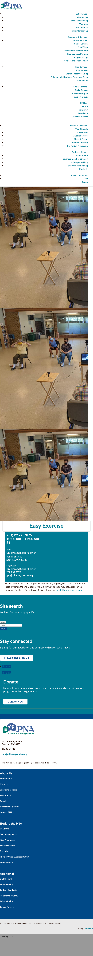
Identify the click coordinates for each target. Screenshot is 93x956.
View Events (82, 132)
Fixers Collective (80, 116)
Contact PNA (6, 812)
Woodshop (83, 113)
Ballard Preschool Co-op (77, 73)
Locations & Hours (8, 790)
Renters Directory (80, 142)
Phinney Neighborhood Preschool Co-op (69, 77)
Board (3, 801)
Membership (82, 17)
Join (86, 178)
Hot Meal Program (79, 93)
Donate (85, 182)
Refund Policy (6, 884)
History (3, 784)
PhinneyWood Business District (14, 857)
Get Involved (81, 14)
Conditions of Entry (9, 895)
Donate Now (15, 701)
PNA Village (83, 47)
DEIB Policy (5, 879)
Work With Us (82, 27)
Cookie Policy (6, 907)
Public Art (83, 169)
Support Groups (81, 57)
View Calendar (81, 129)
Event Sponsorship (79, 20)
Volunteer (83, 24)
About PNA (5, 778)
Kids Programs (7, 840)
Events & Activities (78, 125)
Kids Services (81, 67)
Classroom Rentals (79, 175)
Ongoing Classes (80, 135)
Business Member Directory (75, 159)
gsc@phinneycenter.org (19, 575)
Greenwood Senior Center (76, 50)
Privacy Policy (6, 901)
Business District (79, 152)
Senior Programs (8, 834)
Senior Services (80, 40)
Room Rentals (6, 862)
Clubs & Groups (81, 139)
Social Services (80, 86)
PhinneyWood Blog (79, 162)
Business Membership (78, 165)
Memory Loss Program (77, 54)
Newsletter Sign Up (16, 657)
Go (2, 629)
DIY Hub (83, 103)
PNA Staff (4, 795)
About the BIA (81, 155)
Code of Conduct (8, 890)
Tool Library (82, 110)
